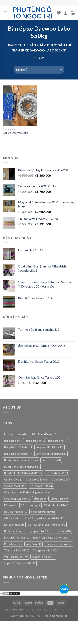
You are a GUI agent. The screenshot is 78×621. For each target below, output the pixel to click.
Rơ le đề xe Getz (13, 544)
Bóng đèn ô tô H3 (35, 440)
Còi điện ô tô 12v (13, 479)
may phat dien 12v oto (41, 531)
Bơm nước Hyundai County (51, 453)
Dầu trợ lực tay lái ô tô (56, 505)
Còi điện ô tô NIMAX (15, 485)
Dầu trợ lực (10, 505)
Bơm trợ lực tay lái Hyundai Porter (23, 473)
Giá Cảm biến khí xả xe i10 (18, 518)
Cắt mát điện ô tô (59, 498)
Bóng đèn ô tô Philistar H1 (18, 447)
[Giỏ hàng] (72, 13)
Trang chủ (15, 45)
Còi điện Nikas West (57, 473)
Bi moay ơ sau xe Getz (16, 434)
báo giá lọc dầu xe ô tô (44, 434)
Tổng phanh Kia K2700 (16, 550)
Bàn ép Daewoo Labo (15, 132)
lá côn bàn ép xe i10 (14, 531)
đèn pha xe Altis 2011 (43, 556)
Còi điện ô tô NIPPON (41, 485)
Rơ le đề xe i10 (33, 544)
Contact (59, 609)
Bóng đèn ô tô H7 (57, 440)
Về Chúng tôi (14, 609)
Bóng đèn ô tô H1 (13, 440)
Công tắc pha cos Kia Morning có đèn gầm (27, 492)
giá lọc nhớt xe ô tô (14, 524)
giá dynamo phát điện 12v (50, 518)
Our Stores (33, 609)
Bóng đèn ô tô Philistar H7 (18, 453)
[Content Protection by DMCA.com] (10, 593)
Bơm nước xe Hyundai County (21, 460)
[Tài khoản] (66, 13)
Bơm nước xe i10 (51, 460)
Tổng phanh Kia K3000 (45, 550)
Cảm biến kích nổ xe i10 (17, 498)
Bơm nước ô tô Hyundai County (21, 466)
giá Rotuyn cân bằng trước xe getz (46, 524)
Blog (47, 609)
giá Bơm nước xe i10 (15, 511)
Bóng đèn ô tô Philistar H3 (49, 447)
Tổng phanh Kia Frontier (58, 544)
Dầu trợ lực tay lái (30, 505)
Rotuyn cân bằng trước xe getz (50, 537)
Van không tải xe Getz (16, 556)
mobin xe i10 (64, 531)
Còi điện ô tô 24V (61, 479)
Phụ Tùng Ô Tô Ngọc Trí (32, 13)
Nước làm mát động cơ (17, 537)
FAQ (71, 609)
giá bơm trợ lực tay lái (43, 511)
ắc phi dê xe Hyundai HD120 (19, 563)
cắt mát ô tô (39, 498)
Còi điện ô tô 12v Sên (37, 479)
